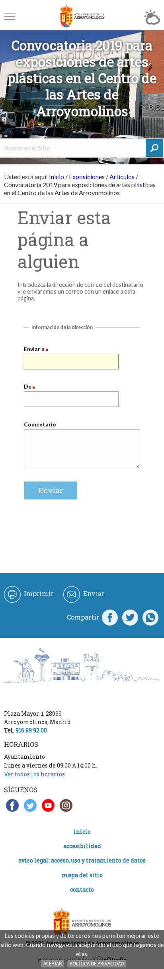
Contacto (82, 889)
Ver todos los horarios (34, 774)
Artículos (122, 176)
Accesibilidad (82, 846)
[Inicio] (82, 16)
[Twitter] (130, 617)
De (27, 386)
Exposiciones (87, 176)
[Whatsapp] (150, 617)
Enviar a (34, 348)
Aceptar (52, 964)
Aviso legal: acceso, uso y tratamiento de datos (82, 860)
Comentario (40, 424)
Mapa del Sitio (82, 875)
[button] (9, 16)
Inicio (56, 176)
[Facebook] (110, 617)
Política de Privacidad (97, 964)
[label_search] (154, 148)
